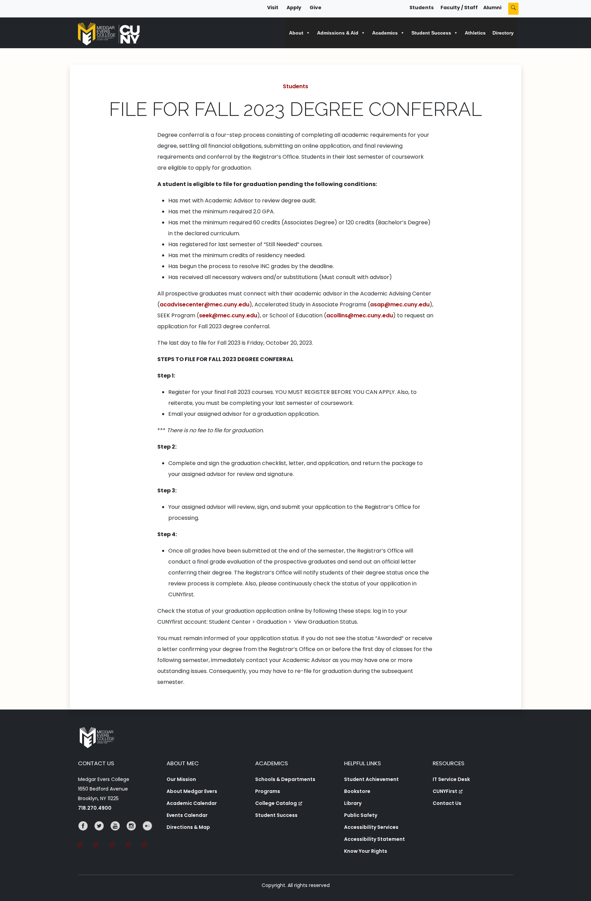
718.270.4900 (94, 808)
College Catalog (276, 803)
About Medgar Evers (192, 791)
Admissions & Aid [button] (337, 33)
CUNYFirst (445, 791)
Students (421, 7)
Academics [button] (385, 33)
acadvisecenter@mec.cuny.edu (204, 304)
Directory (503, 33)
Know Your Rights (365, 851)
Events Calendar (187, 815)
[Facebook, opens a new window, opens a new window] (86, 835)
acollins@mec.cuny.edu (359, 315)
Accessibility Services (371, 827)
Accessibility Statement (374, 839)
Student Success (276, 815)
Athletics (475, 33)
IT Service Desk (451, 779)
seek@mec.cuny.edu (228, 315)
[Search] (513, 9)
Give (315, 7)
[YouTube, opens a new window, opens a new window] (118, 835)
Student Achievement (371, 779)
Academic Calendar (192, 803)
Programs (267, 791)
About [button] (296, 33)
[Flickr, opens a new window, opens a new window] (150, 835)
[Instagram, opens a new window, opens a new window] (134, 835)
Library (353, 803)
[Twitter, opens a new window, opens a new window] (102, 835)
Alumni (492, 7)
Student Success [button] (431, 33)
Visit (272, 7)
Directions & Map (188, 827)
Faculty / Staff (459, 7)
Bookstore (357, 791)
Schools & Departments (285, 779)
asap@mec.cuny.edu (400, 304)
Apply (294, 7)
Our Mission (181, 779)
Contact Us (447, 803)
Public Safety (360, 815)
